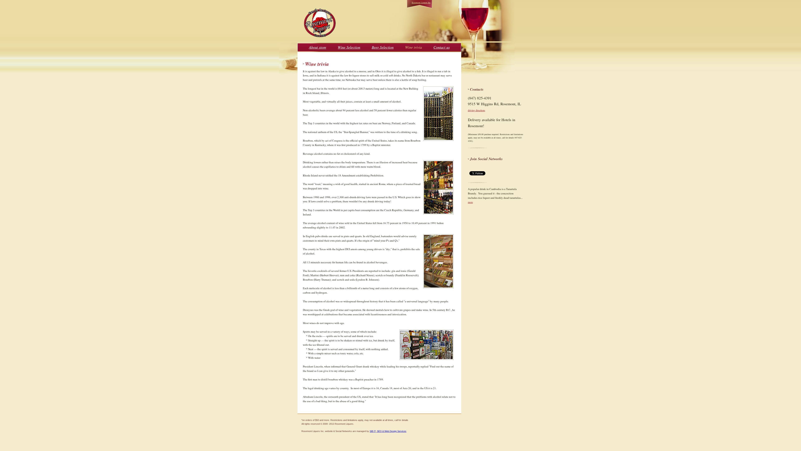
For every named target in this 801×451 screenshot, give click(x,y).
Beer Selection (383, 47)
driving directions (476, 110)
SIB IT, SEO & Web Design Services (388, 431)
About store (317, 47)
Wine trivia (413, 47)
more (470, 202)
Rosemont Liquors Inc (421, 2)
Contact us (441, 47)
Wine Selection (349, 47)
